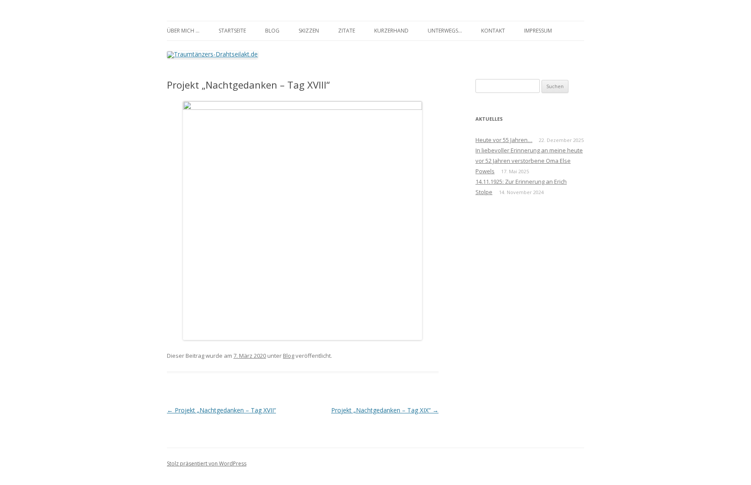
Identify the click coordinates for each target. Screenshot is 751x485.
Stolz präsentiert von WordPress (206, 463)
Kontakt (493, 30)
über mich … (183, 30)
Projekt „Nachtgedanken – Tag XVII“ (221, 410)
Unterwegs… (445, 30)
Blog (272, 30)
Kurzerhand (391, 30)
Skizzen (309, 30)
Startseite (232, 30)
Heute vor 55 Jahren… (503, 140)
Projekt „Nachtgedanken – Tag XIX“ (385, 410)
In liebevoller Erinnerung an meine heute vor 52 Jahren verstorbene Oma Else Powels (529, 160)
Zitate (346, 30)
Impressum (538, 30)
